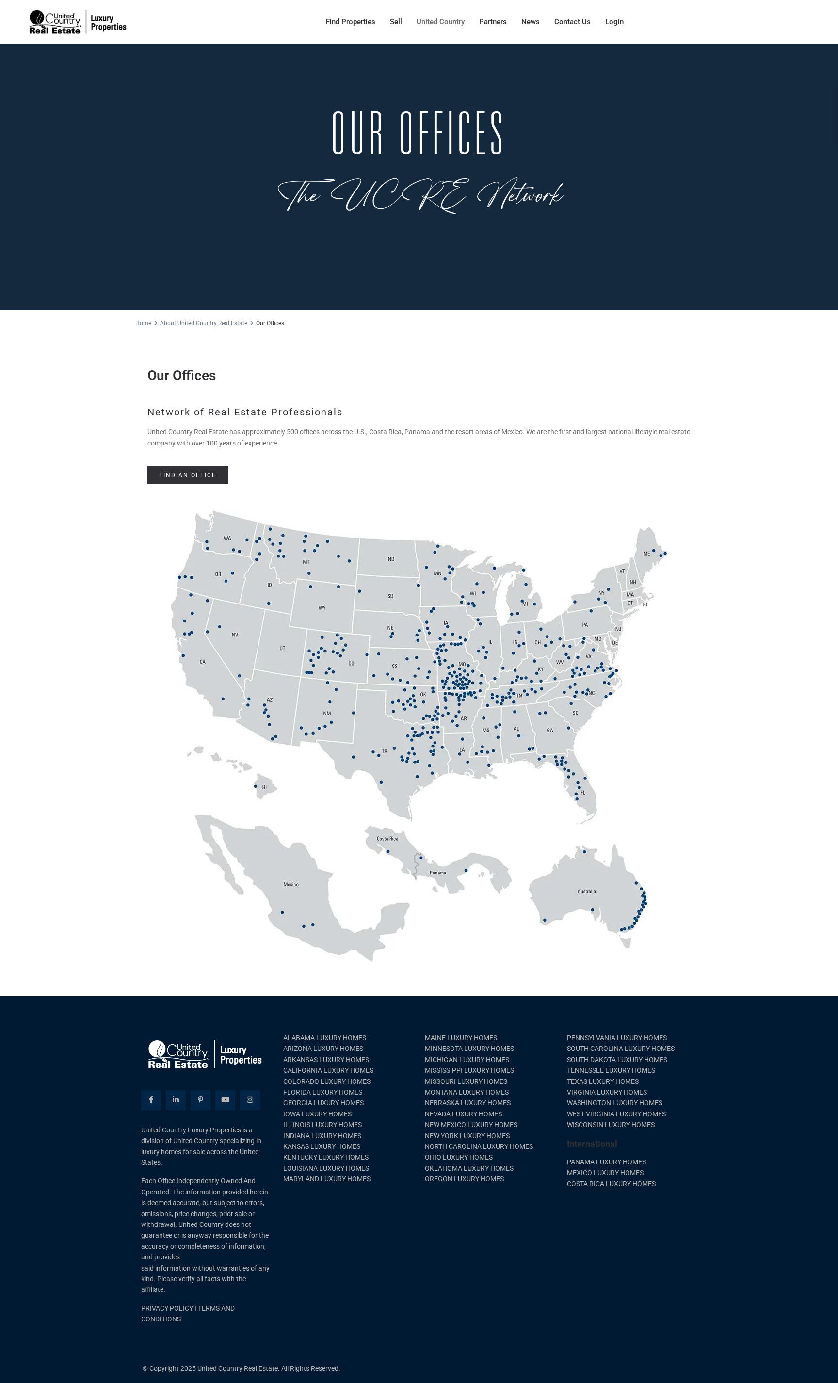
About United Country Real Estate (203, 323)
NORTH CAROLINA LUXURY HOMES (479, 1146)
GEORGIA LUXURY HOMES (323, 1103)
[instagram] (250, 1100)
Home (143, 323)
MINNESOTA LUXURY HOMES (469, 1048)
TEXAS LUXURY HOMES (603, 1081)
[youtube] (225, 1100)
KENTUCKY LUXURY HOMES (326, 1157)
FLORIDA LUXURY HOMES (322, 1092)
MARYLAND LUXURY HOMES (327, 1179)
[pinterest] (200, 1100)
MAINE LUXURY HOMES (461, 1038)
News (530, 21)
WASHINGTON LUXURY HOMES (614, 1103)
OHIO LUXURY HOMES (459, 1157)
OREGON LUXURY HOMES (464, 1179)
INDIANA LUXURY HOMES (322, 1136)
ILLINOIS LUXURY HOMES (322, 1125)
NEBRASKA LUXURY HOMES (468, 1103)
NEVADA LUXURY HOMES (463, 1114)
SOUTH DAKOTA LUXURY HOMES (617, 1060)
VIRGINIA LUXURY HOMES (607, 1092)
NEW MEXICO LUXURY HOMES (471, 1125)
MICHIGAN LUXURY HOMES (467, 1060)
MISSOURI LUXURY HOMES (466, 1081)
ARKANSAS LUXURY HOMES (326, 1060)
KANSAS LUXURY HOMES (321, 1146)
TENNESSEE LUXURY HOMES (611, 1070)
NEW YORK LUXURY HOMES (467, 1136)
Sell (396, 21)
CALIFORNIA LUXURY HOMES (328, 1070)
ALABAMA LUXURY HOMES (324, 1038)
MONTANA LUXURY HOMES (467, 1092)
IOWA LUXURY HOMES (317, 1114)
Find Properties (350, 21)
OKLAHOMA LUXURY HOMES (469, 1168)
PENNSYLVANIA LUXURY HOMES (617, 1038)
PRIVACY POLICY (167, 1308)
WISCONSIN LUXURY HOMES (611, 1125)
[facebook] (151, 1100)
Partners (493, 21)
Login (614, 21)
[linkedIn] (176, 1100)
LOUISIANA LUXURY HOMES (326, 1168)
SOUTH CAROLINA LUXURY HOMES (621, 1048)
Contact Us (572, 21)
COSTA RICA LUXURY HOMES (611, 1184)
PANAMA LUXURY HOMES (606, 1162)
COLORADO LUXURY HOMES (327, 1081)
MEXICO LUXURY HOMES (605, 1172)
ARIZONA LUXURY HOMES (323, 1048)
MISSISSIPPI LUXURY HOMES (469, 1070)
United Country (441, 21)
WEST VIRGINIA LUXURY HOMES (616, 1114)
